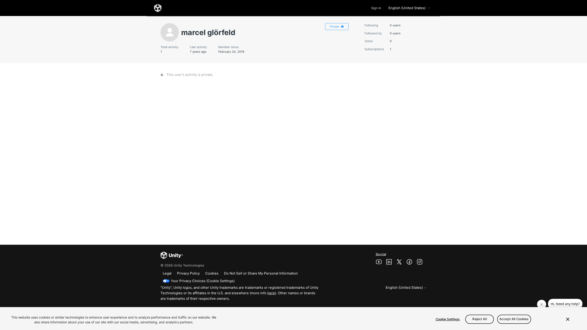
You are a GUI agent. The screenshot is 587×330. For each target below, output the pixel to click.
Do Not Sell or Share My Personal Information (261, 273)
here (271, 293)
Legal (167, 273)
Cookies (212, 273)
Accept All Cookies (514, 319)
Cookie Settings (448, 319)
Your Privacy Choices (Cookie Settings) (203, 281)
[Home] (157, 8)
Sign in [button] (376, 8)
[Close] (567, 319)
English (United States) (407, 8)
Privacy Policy (188, 273)
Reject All (479, 319)
